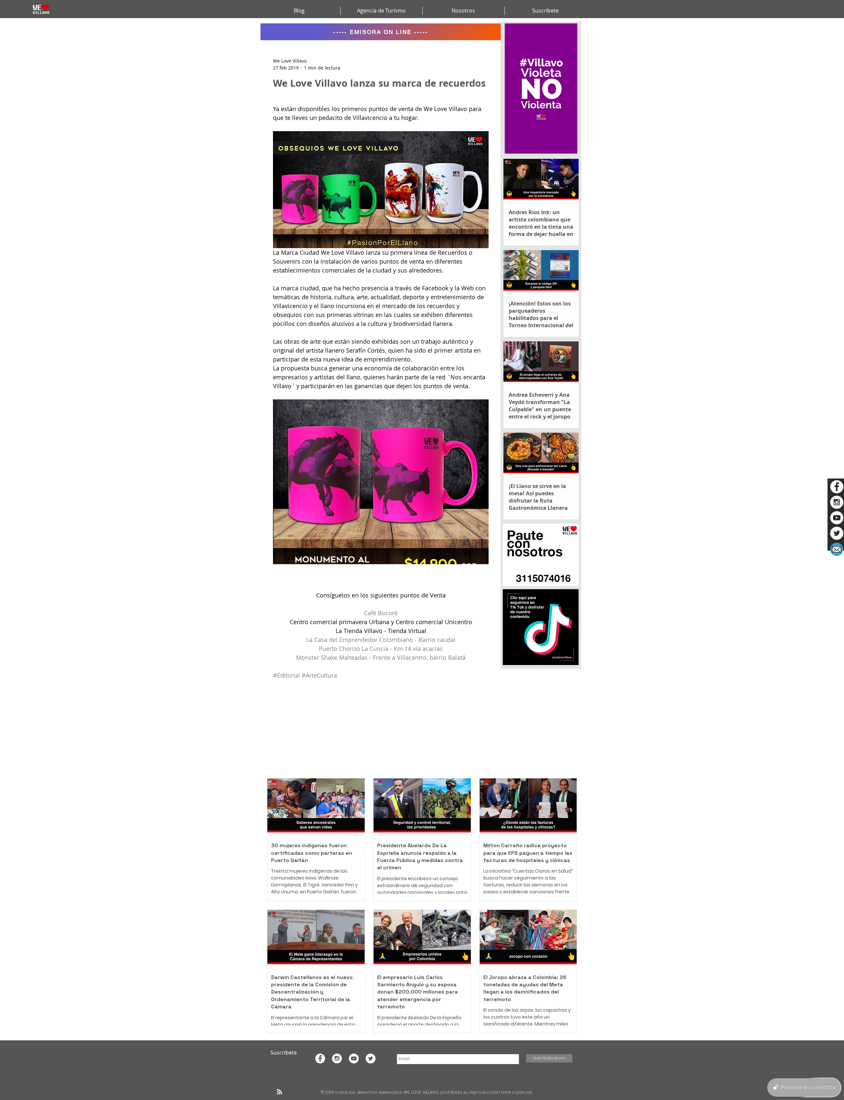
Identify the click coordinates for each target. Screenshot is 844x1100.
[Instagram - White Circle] (836, 502)
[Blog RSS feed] (279, 1092)
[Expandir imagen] (381, 481)
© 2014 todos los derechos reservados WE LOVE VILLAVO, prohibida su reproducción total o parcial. (427, 1092)
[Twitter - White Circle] (836, 533)
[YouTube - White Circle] (836, 517)
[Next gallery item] (481, 481)
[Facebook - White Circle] (836, 486)
